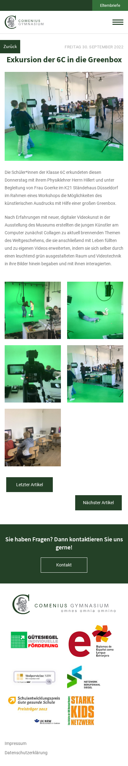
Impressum (15, 743)
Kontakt (64, 564)
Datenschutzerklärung (26, 752)
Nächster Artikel (98, 502)
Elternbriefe (110, 5)
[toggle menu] (117, 22)
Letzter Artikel (29, 484)
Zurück (10, 46)
